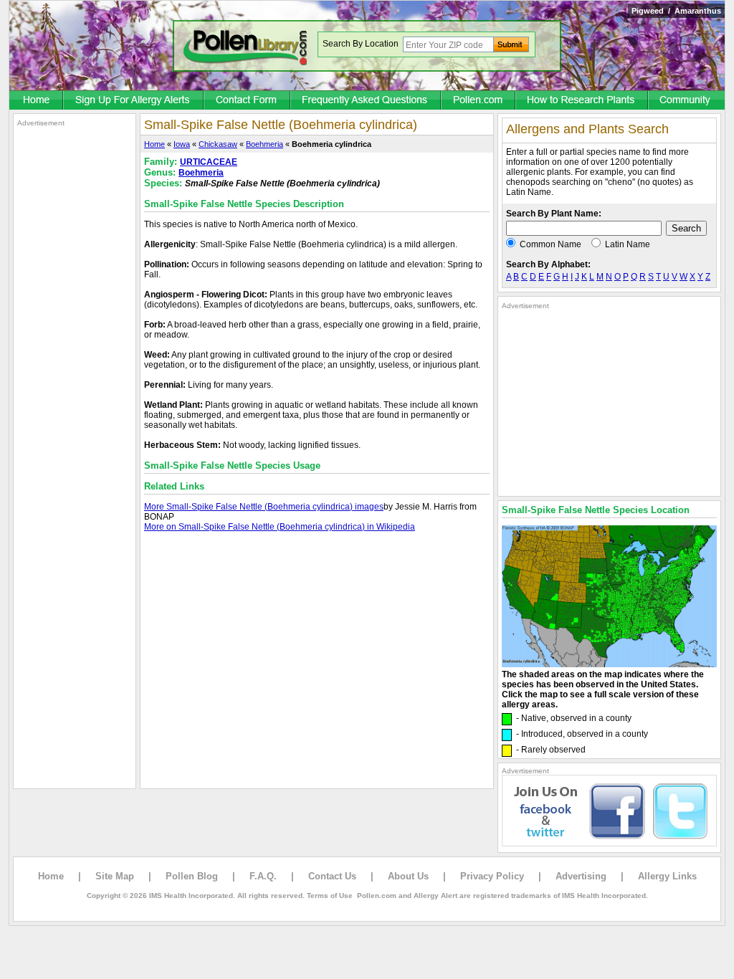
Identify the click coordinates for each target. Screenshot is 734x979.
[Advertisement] (74, 343)
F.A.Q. (263, 876)
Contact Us (332, 876)
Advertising (581, 876)
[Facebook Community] (687, 101)
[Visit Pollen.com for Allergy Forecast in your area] (479, 101)
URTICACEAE (208, 162)
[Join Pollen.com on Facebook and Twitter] (609, 844)
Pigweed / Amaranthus (676, 10)
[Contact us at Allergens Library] (247, 101)
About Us (408, 876)
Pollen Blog (192, 876)
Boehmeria (264, 144)
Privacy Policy (492, 876)
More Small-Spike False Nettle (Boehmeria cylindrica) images (263, 507)
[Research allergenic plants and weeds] (36, 101)
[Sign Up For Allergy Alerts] (134, 101)
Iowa (181, 144)
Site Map (114, 876)
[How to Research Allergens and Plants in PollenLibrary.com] (582, 101)
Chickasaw (218, 144)
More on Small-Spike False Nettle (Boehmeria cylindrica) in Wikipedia (279, 527)
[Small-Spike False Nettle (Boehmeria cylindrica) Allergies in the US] (609, 664)
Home (154, 144)
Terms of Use (330, 895)
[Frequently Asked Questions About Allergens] (366, 101)
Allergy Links (667, 876)
